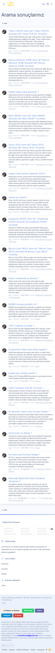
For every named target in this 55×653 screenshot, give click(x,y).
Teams (39, 610)
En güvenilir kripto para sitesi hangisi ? (28, 349)
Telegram (7, 615)
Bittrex (37, 319)
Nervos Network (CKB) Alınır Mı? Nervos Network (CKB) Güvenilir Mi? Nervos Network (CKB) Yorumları (29, 63)
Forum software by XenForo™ (23, 598)
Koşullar (12, 650)
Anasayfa (4, 564)
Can (10, 51)
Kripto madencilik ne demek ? (23, 278)
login (3, 585)
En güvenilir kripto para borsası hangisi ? (29, 411)
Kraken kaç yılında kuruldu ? (23, 373)
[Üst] (46, 650)
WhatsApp (28, 610)
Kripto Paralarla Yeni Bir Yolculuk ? (26, 388)
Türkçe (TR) (8, 646)
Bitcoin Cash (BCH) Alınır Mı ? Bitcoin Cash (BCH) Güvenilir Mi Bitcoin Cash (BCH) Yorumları (30, 251)
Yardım (33, 650)
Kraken (38, 381)
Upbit (37, 366)
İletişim (4, 574)
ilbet (3, 603)
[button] (3, 4)
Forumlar (4, 569)
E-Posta (18, 615)
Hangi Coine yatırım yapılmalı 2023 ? (27, 173)
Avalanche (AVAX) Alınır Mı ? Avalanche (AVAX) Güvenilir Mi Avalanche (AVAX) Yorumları (28, 221)
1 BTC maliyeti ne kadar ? (21, 325)
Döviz (37, 212)
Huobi (37, 448)
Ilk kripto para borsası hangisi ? (24, 454)
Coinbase (38, 426)
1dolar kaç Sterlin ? (18, 197)
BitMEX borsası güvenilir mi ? (23, 304)
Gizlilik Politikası (23, 650)
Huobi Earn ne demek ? (20, 433)
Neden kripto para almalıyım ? (24, 92)
